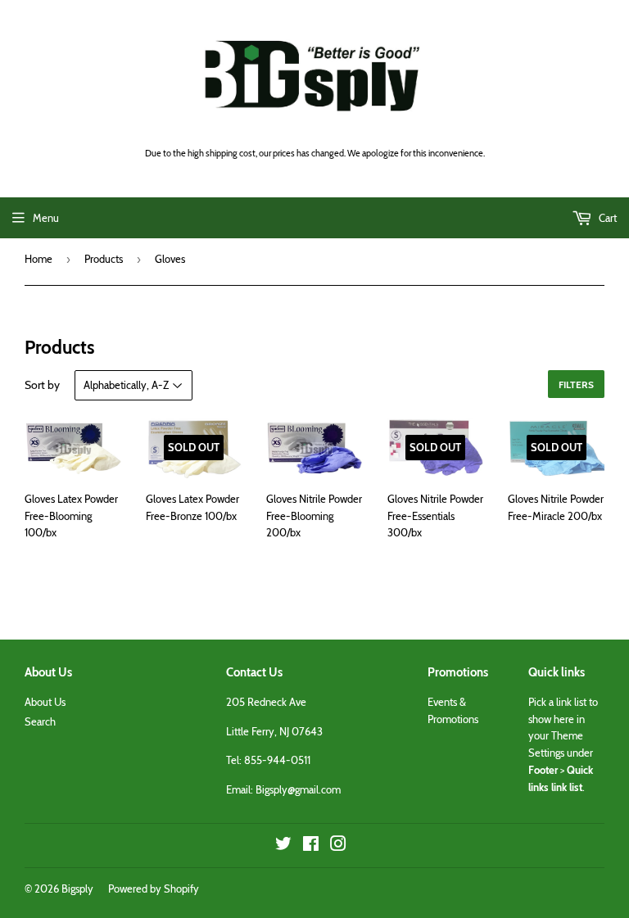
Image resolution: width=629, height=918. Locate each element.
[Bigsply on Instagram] (338, 845)
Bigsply (77, 888)
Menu (46, 217)
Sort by (42, 385)
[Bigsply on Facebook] (310, 845)
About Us (45, 701)
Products (103, 258)
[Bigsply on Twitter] (283, 845)
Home (38, 258)
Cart (606, 217)
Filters (576, 384)
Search (40, 721)
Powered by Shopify (153, 888)
